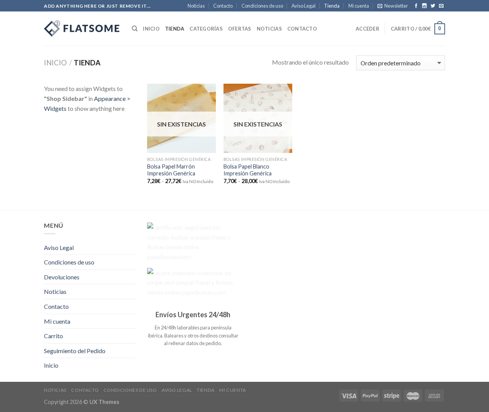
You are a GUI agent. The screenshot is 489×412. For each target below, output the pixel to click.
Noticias (196, 6)
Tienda (332, 6)
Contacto (223, 6)
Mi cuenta (358, 6)
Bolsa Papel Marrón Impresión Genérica (171, 170)
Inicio (151, 29)
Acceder (367, 29)
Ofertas (239, 29)
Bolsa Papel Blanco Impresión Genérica (247, 170)
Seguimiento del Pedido (74, 350)
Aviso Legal (303, 6)
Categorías (206, 29)
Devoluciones (61, 277)
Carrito (53, 335)
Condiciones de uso (262, 6)
